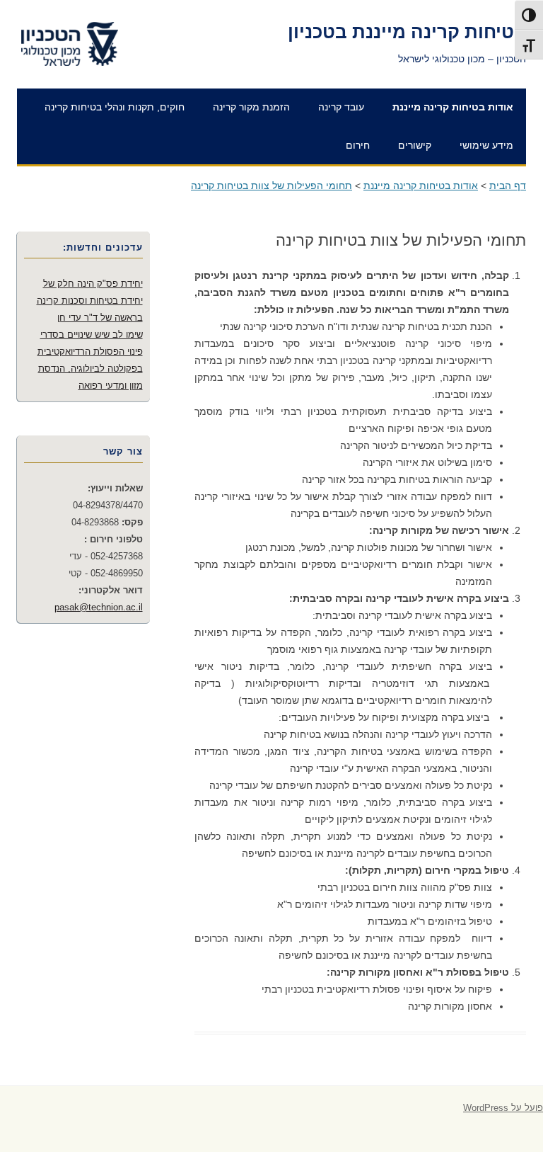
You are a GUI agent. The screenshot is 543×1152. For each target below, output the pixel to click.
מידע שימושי (486, 145)
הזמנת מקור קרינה (251, 107)
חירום (358, 145)
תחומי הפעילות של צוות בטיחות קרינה (271, 185)
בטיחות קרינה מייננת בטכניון (407, 31)
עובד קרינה (341, 107)
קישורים (414, 145)
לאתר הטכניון (86, 22)
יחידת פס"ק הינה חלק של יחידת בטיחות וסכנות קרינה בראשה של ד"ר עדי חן (90, 300)
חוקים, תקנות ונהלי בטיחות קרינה (115, 107)
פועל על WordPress (503, 1108)
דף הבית (507, 185)
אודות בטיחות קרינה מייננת (452, 107)
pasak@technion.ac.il (98, 607)
